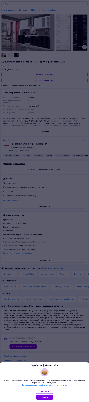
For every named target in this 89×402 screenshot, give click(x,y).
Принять (44, 397)
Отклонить (44, 391)
